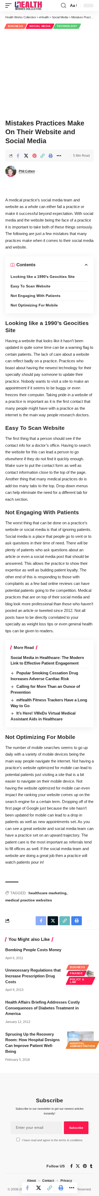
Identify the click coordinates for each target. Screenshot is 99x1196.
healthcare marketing (48, 893)
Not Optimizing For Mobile (34, 305)
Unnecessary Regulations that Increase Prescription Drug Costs (33, 976)
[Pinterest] (85, 1166)
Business (15, 26)
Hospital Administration (82, 1045)
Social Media (40, 26)
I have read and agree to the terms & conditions (52, 1140)
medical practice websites (28, 900)
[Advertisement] (49, 73)
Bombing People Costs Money (33, 949)
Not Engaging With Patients (35, 296)
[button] (9, 5)
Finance (76, 973)
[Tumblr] (91, 1166)
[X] (77, 1166)
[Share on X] (26, 155)
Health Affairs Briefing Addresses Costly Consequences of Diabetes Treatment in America (42, 1008)
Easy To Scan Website (30, 286)
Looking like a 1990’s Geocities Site (43, 276)
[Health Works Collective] (28, 5)
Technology (67, 26)
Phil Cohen (27, 171)
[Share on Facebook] (18, 155)
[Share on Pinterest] (34, 155)
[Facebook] (71, 1166)
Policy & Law (77, 980)
